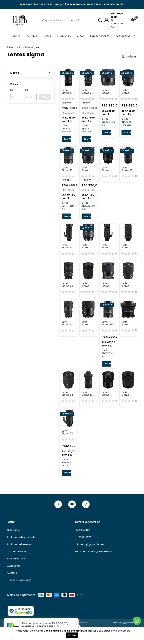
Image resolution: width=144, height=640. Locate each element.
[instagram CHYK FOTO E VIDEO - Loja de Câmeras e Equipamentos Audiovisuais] (58, 504)
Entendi (72, 635)
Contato (12, 572)
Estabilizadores (99, 36)
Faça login (117, 15)
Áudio (80, 36)
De (11, 90)
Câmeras (31, 36)
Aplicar (45, 97)
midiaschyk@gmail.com (89, 544)
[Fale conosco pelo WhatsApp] (137, 621)
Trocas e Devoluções (19, 580)
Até (26, 90)
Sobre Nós (13, 530)
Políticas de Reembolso (20, 544)
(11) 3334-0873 (83, 537)
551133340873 (82, 530)
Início (16, 36)
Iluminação (64, 36)
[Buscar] (100, 20)
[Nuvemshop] (125, 623)
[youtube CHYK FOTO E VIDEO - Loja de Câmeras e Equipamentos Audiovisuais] (72, 504)
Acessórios (123, 36)
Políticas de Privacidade (21, 537)
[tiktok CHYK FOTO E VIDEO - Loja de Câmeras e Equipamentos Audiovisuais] (86, 504)
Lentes (47, 36)
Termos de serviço (17, 551)
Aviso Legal (13, 565)
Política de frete (16, 558)
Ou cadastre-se (117, 24)
